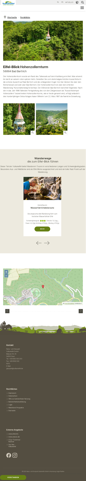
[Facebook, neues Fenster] (8, 455)
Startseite (12, 17)
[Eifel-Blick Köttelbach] (7, 311)
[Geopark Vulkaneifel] (8, 3)
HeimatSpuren (42, 205)
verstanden (13, 477)
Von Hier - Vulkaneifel (12, 445)
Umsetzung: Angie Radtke (56, 471)
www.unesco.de (14, 437)
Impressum (12, 393)
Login (10, 405)
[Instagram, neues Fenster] (14, 455)
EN (62, 2)
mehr (42, 229)
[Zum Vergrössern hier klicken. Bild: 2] (33, 133)
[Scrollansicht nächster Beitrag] (46, 243)
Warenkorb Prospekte (16, 408)
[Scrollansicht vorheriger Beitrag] (39, 243)
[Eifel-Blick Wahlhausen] (81, 311)
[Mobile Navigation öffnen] (82, 7)
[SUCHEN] (82, 2)
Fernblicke (25, 17)
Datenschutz (12, 396)
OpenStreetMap (69, 303)
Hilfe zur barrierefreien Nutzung (19, 399)
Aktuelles (69, 2)
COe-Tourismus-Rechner (14, 441)
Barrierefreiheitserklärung (17, 402)
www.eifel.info (13, 434)
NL (58, 2)
